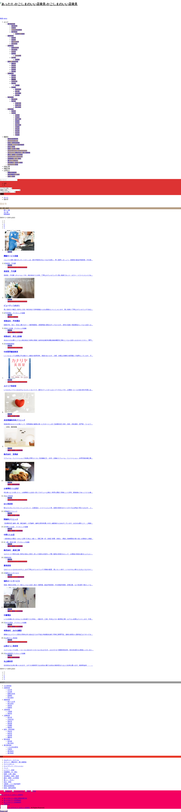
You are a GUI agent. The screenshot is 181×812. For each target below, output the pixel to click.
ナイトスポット (13, 141)
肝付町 (17, 95)
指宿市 (13, 40)
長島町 (17, 59)
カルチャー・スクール (15, 156)
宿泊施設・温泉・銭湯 (15, 162)
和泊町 (17, 131)
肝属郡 (13, 87)
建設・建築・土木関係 (15, 154)
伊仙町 (17, 129)
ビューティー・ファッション (17, 150)
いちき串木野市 (16, 30)
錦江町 (17, 91)
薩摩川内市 (15, 47)
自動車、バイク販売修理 (16, 145)
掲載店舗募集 (12, 172)
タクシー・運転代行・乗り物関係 (19, 152)
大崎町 (17, 85)
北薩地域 (11, 45)
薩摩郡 (13, 53)
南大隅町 (18, 93)
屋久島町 (18, 107)
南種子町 (18, 105)
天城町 (17, 127)
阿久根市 (14, 49)
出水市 (13, 51)
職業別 (6, 137)
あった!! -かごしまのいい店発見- (25, 12)
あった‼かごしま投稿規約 (12, 802)
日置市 (13, 28)
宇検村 (17, 117)
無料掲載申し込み (14, 174)
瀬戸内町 (18, 119)
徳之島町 (18, 125)
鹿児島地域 (11, 24)
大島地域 (11, 109)
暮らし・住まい (13, 160)
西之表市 (14, 99)
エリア (6, 22)
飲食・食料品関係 (14, 143)
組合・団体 (11, 146)
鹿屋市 (13, 75)
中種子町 (18, 103)
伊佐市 (13, 65)
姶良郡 (13, 69)
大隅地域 (11, 73)
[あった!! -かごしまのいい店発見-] (11, 795)
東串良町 (18, 89)
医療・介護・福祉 (14, 148)
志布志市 (14, 81)
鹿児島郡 (14, 32)
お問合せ (7, 170)
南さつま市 (15, 42)
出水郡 (13, 57)
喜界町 (17, 123)
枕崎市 (13, 38)
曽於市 (13, 79)
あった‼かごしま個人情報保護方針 (15, 798)
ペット (6, 768)
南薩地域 (11, 36)
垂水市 (13, 77)
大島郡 (13, 113)
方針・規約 (11, 176)
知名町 (17, 133)
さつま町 (18, 55)
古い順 (6, 212)
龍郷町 (17, 121)
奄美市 (13, 111)
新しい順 (7, 210)
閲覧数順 (7, 214)
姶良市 (13, 67)
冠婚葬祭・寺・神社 (14, 158)
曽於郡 (13, 83)
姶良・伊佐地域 (13, 61)
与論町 (17, 135)
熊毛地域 (11, 97)
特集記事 (7, 166)
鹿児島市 (14, 26)
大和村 (17, 115)
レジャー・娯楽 (13, 164)
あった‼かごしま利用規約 (12, 800)
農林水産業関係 (13, 139)
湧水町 (13, 71)
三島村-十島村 (20, 34)
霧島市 (13, 63)
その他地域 (7, 686)
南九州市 (14, 44)
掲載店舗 (7, 168)
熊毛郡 (13, 101)
